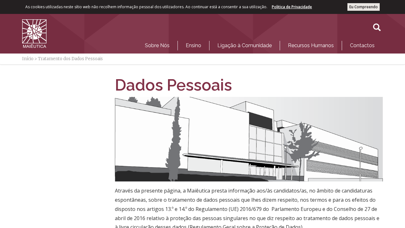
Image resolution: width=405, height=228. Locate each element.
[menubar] (260, 44)
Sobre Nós (157, 45)
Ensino (193, 45)
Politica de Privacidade (292, 7)
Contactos (362, 45)
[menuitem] (157, 46)
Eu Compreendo (363, 7)
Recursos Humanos (311, 45)
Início (28, 58)
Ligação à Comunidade (244, 45)
